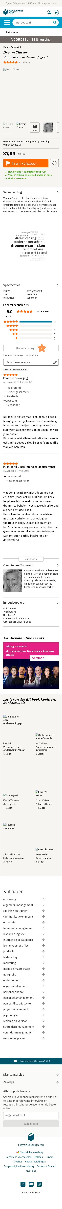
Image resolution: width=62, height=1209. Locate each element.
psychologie (10, 1015)
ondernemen (11, 980)
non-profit (9, 974)
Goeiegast (9, 804)
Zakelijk (8, 1082)
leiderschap (10, 957)
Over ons (31, 1171)
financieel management (18, 928)
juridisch (8, 951)
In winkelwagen (24, 163)
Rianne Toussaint (12, 47)
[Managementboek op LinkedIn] (23, 1184)
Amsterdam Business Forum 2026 (30, 653)
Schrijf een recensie (19, 362)
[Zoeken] (55, 22)
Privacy (49, 1157)
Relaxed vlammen (13, 858)
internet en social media (18, 939)
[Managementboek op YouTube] (31, 1184)
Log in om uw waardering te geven (20, 355)
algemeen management (18, 905)
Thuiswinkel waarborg (31, 1152)
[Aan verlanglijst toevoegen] (54, 163)
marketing (9, 963)
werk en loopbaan (14, 1038)
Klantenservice (13, 1075)
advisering (9, 899)
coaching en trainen (15, 910)
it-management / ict (15, 945)
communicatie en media (18, 916)
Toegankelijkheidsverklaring (19, 1166)
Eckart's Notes (44, 804)
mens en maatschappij (17, 968)
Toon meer (29, 559)
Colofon (39, 1157)
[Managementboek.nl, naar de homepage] (13, 14)
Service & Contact (46, 1166)
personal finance (13, 992)
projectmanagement (15, 1009)
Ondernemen (12, 32)
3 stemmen (24, 62)
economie (9, 922)
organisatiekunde (14, 986)
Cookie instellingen (35, 1161)
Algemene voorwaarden (19, 1157)
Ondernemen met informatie (46, 748)
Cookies (18, 1161)
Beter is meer (43, 858)
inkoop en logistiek (14, 934)
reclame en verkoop (15, 1021)
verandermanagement (17, 1032)
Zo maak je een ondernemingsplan (14, 748)
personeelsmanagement (18, 997)
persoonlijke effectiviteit (17, 1003)
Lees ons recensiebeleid (15, 369)
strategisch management (18, 1026)
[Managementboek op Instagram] (39, 1184)
